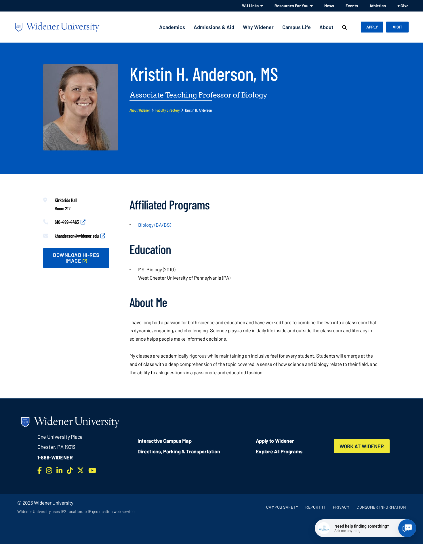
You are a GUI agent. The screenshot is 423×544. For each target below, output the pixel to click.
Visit (397, 26)
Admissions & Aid (214, 27)
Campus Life (296, 27)
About (326, 27)
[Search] (344, 27)
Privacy (341, 507)
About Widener (139, 110)
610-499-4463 (67, 222)
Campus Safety (282, 507)
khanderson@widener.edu (77, 235)
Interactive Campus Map (164, 441)
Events (352, 5)
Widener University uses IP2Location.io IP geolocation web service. (76, 511)
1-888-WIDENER (55, 457)
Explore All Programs (279, 451)
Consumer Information (381, 507)
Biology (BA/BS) (154, 225)
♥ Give (403, 5)
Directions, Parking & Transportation (179, 451)
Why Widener (258, 27)
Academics (172, 27)
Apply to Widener (275, 441)
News (329, 5)
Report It (315, 507)
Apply (372, 26)
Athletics (377, 5)
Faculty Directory (167, 110)
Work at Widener (362, 446)
